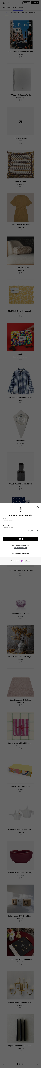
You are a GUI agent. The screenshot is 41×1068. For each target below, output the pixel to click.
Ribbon (27, 561)
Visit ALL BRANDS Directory (20, 553)
